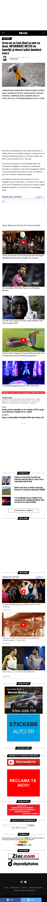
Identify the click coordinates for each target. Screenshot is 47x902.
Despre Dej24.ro (15, 888)
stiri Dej (33, 403)
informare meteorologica (21, 401)
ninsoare (24, 403)
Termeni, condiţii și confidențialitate (24, 890)
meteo (5, 403)
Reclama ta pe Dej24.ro (36, 888)
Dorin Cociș (14, 59)
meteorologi (14, 403)
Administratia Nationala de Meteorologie (19, 399)
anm (38, 399)
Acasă (6, 888)
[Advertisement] (23, 15)
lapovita (36, 401)
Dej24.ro (6, 401)
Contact (24, 888)
